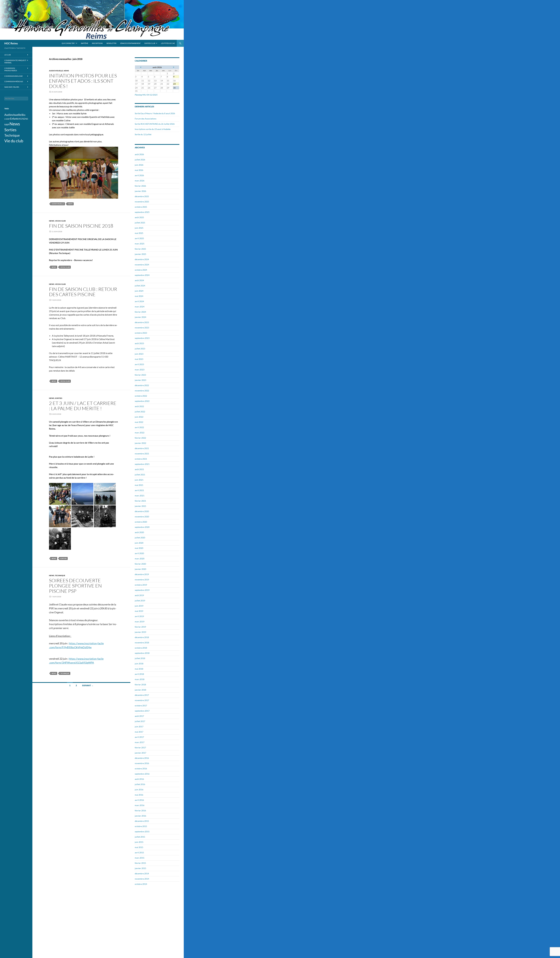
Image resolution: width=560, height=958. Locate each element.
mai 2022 (139, 422)
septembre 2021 (142, 464)
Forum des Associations (145, 118)
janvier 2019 (140, 632)
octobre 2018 (141, 648)
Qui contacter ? (68, 43)
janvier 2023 (140, 380)
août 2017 (139, 716)
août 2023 (139, 343)
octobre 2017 (141, 705)
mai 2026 (139, 170)
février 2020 (140, 564)
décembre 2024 (142, 259)
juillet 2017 (140, 721)
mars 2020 (139, 558)
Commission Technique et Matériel (15, 61)
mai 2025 (139, 233)
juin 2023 (139, 354)
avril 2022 (139, 427)
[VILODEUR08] (60, 538)
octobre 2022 (141, 396)
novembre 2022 (142, 390)
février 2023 (140, 375)
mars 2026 (139, 180)
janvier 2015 (140, 868)
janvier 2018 (140, 690)
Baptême (84, 43)
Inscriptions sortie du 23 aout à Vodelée (152, 129)
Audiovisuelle (56, 71)
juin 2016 (139, 789)
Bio (23, 114)
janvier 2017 (140, 753)
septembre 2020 (142, 527)
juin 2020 (139, 543)
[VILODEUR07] (105, 516)
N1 (20, 118)
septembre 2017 (142, 711)
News (66, 71)
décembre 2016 (142, 758)
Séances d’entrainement (130, 43)
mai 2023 (139, 359)
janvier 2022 (140, 443)
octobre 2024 (141, 270)
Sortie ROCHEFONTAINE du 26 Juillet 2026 (155, 124)
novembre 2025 (142, 201)
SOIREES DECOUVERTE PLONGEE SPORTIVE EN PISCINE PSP (75, 585)
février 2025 (140, 249)
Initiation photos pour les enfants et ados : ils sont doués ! (83, 81)
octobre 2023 (141, 333)
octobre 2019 (141, 585)
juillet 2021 (140, 474)
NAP (6, 124)
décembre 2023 (142, 322)
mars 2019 (139, 621)
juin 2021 (139, 480)
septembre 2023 (142, 338)
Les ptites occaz (168, 43)
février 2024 (140, 312)
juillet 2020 (140, 537)
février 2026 (140, 186)
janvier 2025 (140, 254)
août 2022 (139, 406)
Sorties (58, 398)
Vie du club (60, 221)
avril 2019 (139, 616)
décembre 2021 (142, 448)
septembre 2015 (142, 831)
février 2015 (140, 863)
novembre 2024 (142, 264)
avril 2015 (139, 852)
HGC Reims (11, 43)
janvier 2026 (140, 191)
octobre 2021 (141, 459)
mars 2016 (139, 805)
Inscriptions (97, 43)
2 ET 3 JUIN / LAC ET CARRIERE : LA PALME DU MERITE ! (82, 405)
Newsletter (111, 43)
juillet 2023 (140, 348)
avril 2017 (139, 737)
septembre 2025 (142, 212)
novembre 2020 (142, 516)
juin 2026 (139, 165)
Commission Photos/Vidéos (10, 69)
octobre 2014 (141, 884)
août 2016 (139, 779)
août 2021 (139, 469)
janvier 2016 (140, 816)
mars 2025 (139, 243)
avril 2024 (139, 301)
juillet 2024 (140, 285)
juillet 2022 (140, 411)
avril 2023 (139, 364)
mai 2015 (139, 847)
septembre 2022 (142, 401)
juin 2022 (139, 417)
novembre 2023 (142, 327)
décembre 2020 (142, 511)
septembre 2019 (142, 590)
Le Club (7, 55)
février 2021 (140, 501)
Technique (60, 575)
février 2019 (140, 627)
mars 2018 (139, 679)
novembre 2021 (142, 453)
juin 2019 (139, 606)
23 (176, 84)
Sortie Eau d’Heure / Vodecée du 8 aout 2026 (155, 113)
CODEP (7, 119)
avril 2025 (139, 238)
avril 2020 (139, 553)
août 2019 (139, 595)
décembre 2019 (142, 574)
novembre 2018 (142, 642)
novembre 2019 (142, 579)
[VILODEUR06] (82, 516)
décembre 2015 (142, 821)
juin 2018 (139, 663)
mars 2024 (139, 306)
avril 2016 (139, 800)
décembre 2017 (142, 695)
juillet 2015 (140, 837)
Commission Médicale (13, 81)
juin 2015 (139, 842)
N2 (23, 118)
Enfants (14, 118)
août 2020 (139, 532)
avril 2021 (139, 490)
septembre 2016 (142, 774)
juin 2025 (139, 228)
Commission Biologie (13, 76)
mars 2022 (139, 432)
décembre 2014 (142, 873)
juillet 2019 (140, 600)
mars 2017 (139, 742)
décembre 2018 (142, 637)
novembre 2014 (142, 879)
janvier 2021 (140, 506)
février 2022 (140, 438)
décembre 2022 (142, 385)
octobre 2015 (141, 826)
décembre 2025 (142, 196)
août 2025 (139, 217)
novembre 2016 (142, 763)
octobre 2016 (141, 768)
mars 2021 (139, 495)
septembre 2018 (142, 653)
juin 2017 (139, 726)
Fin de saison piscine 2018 (81, 226)
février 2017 (140, 747)
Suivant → (87, 685)
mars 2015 (139, 858)
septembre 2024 (142, 275)
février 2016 (140, 810)
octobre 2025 (141, 207)
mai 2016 (139, 795)
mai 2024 (139, 296)
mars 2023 (139, 369)
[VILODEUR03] (105, 493)
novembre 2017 (142, 700)
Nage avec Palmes (11, 87)
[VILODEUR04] (60, 516)
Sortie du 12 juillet (143, 134)
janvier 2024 (140, 317)
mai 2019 (139, 611)
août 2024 (139, 280)
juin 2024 (139, 291)
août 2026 (139, 154)
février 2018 (140, 684)
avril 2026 (139, 175)
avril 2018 (139, 674)
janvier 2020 (140, 569)
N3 (26, 119)
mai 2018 (139, 669)
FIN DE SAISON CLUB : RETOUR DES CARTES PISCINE (83, 291)
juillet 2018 (140, 658)
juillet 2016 (140, 784)
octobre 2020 (141, 522)
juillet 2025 (140, 222)
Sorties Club (149, 43)
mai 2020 (139, 548)
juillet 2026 (140, 159)
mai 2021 (139, 485)
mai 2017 (139, 732)
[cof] (60, 493)
